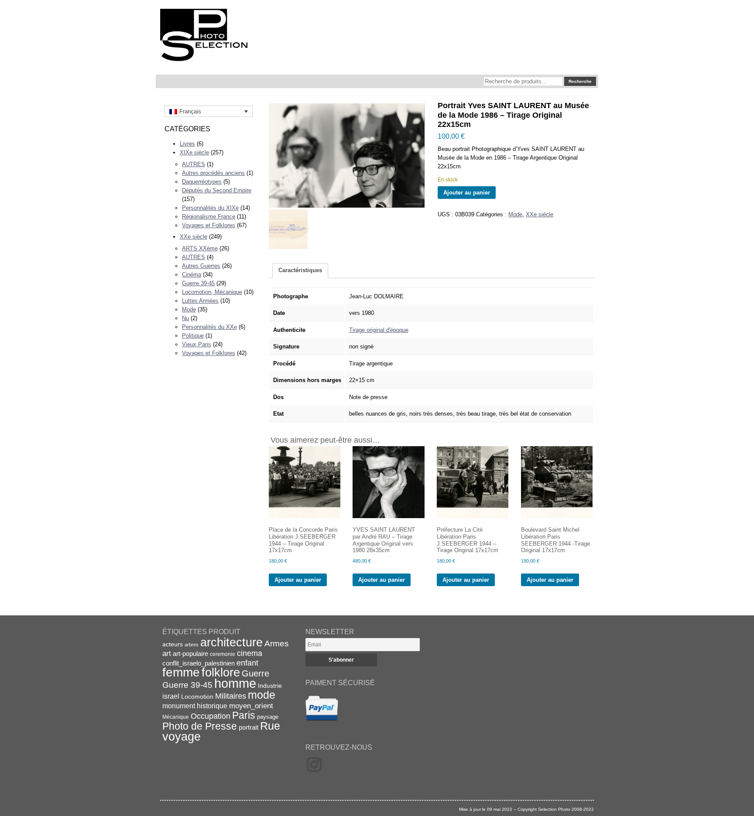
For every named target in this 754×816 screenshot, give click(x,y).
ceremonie (222, 654)
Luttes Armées (200, 300)
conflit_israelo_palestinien (198, 663)
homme (235, 683)
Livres (187, 143)
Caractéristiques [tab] (300, 270)
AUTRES (193, 164)
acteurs (172, 644)
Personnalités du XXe (209, 327)
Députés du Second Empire (216, 190)
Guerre (255, 673)
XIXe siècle (194, 152)
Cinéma (191, 274)
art (166, 653)
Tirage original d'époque (378, 330)
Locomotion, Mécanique (212, 292)
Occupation (210, 716)
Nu (185, 318)
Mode (189, 309)
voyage (181, 736)
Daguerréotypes (202, 181)
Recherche (580, 81)
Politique (193, 335)
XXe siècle (193, 236)
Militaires (230, 696)
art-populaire (190, 653)
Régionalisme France (208, 216)
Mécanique (175, 717)
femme (181, 672)
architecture (231, 642)
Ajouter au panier (466, 192)
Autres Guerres (201, 266)
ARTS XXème (200, 248)
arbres (192, 644)
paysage (267, 717)
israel (170, 696)
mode (261, 695)
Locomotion (197, 696)
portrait (248, 727)
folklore (221, 672)
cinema (249, 653)
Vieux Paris (196, 344)
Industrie (270, 685)
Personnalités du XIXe (210, 208)
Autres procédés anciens (213, 173)
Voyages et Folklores (208, 225)
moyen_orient (251, 706)
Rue (270, 726)
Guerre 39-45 (198, 283)
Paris (243, 715)
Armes (276, 643)
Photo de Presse (199, 726)
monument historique (194, 706)
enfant (247, 662)
